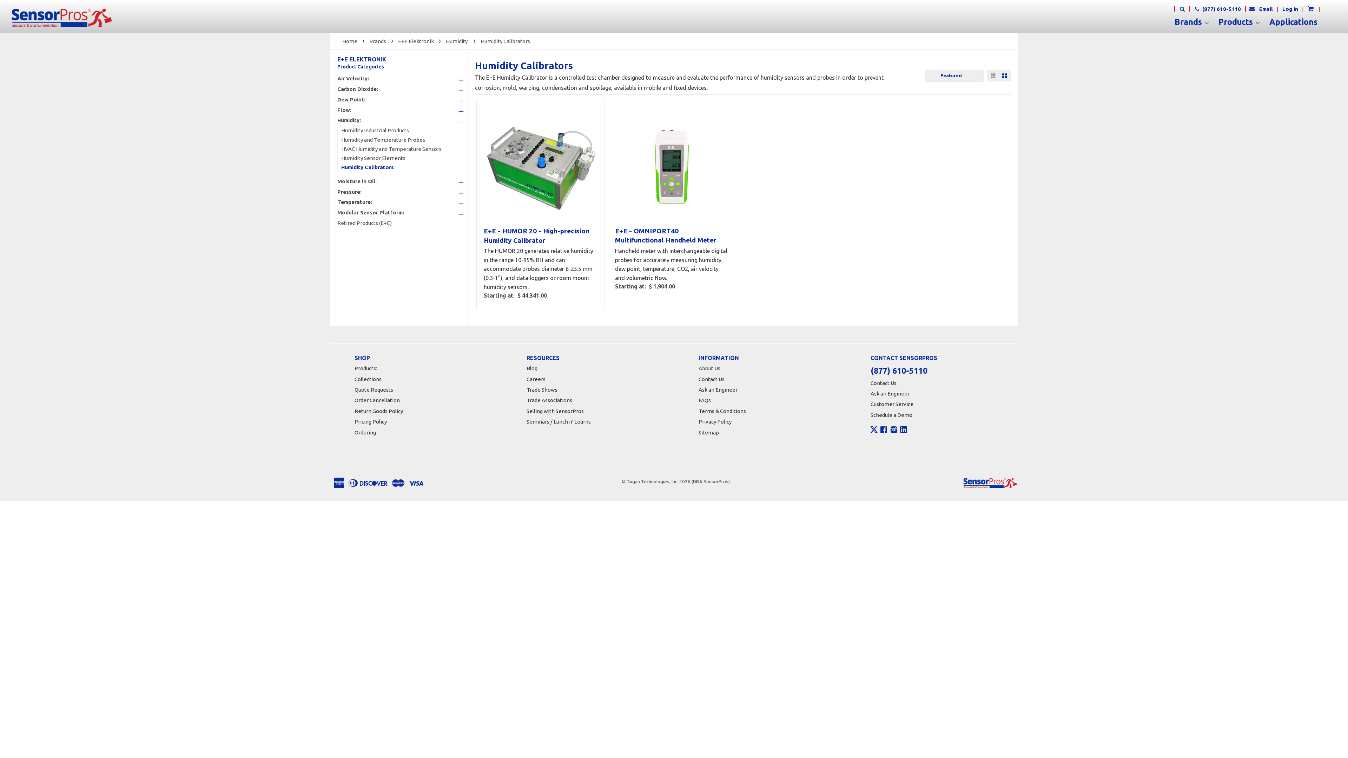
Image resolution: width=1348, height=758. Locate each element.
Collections (368, 379)
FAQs (705, 400)
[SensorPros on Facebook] (883, 430)
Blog (532, 368)
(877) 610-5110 (1221, 9)
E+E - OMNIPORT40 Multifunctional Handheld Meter (665, 235)
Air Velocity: (353, 78)
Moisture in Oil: (357, 181)
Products (1236, 22)
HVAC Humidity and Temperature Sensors (391, 149)
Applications (1293, 22)
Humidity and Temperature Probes (383, 140)
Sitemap (709, 432)
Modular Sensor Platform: (370, 212)
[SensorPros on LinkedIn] (903, 430)
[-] (454, 122)
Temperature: (354, 202)
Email (1266, 9)
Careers (536, 379)
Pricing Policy (371, 422)
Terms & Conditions (722, 411)
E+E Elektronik (416, 41)
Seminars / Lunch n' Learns (559, 422)
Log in (1290, 9)
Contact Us (712, 379)
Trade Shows (542, 390)
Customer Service (892, 404)
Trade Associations (549, 400)
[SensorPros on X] (874, 431)
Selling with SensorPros (555, 411)
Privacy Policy (715, 422)
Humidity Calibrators (505, 41)
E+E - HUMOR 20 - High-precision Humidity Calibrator (536, 235)
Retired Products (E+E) (364, 223)
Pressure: (349, 192)
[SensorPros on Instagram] (894, 430)
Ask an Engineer (718, 390)
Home (349, 41)
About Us (709, 368)
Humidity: (457, 41)
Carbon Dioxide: (357, 89)
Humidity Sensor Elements (373, 158)
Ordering (365, 432)
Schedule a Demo (891, 415)
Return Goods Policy (379, 411)
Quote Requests (374, 390)
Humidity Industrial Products (375, 130)
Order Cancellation (377, 400)
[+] (454, 80)
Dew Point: (351, 99)
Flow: (344, 110)
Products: (366, 368)
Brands (1189, 22)
